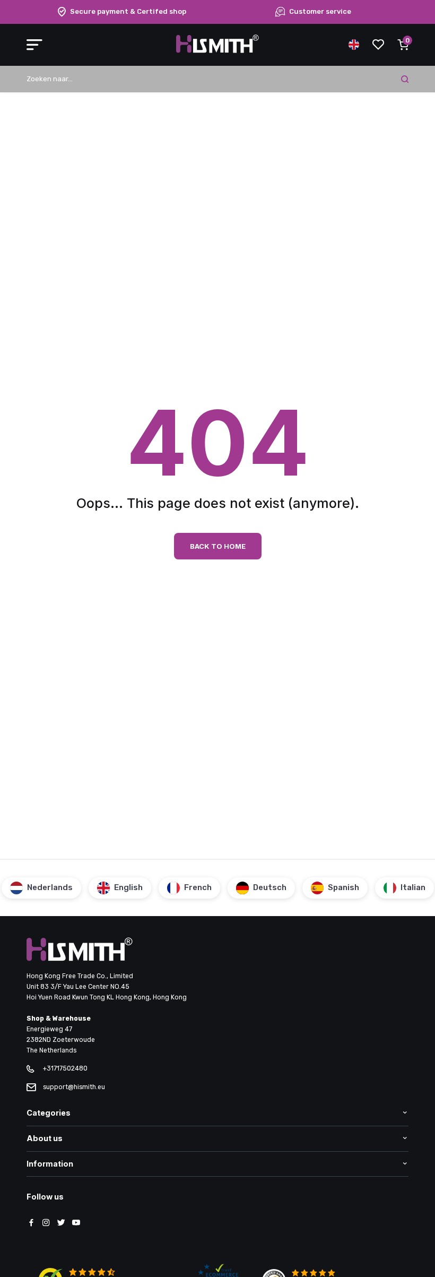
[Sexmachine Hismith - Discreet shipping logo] (217, 51)
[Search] (404, 79)
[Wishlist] (378, 44)
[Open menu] (34, 44)
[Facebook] (31, 1223)
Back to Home (218, 546)
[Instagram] (46, 1223)
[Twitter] (61, 1223)
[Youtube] (76, 1223)
